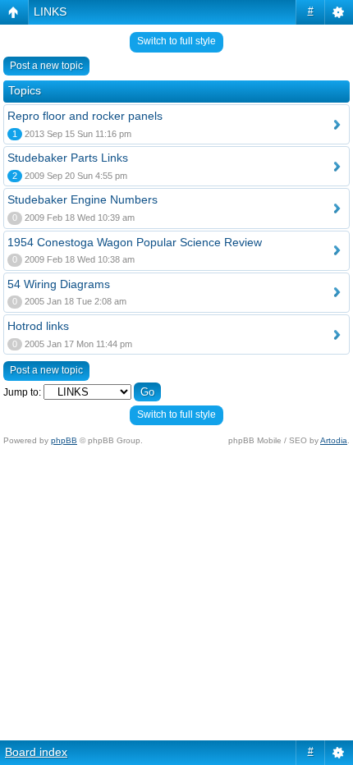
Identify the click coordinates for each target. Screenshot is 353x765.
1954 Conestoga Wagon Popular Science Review (134, 242)
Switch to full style (176, 41)
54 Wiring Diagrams (58, 284)
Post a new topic (46, 65)
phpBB (64, 440)
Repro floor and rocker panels (85, 115)
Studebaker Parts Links (67, 157)
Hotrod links (38, 325)
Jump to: (22, 392)
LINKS (50, 11)
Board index (36, 751)
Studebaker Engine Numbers (82, 199)
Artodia (333, 440)
